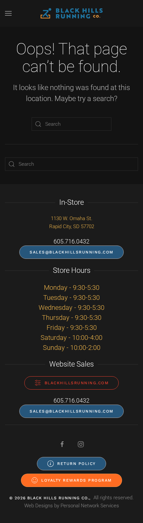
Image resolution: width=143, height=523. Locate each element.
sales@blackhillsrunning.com (71, 252)
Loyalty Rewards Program (76, 480)
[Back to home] (71, 13)
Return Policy (76, 463)
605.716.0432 (71, 241)
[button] (8, 13)
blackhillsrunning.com (77, 383)
